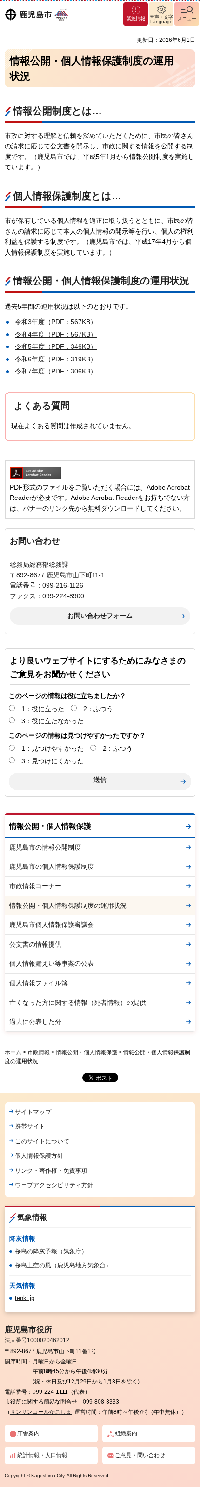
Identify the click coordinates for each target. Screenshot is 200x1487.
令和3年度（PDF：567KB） (56, 321)
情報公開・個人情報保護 (50, 826)
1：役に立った (42, 708)
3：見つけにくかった (52, 761)
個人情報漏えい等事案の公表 (51, 963)
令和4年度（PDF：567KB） (56, 334)
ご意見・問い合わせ (140, 1455)
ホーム (13, 1052)
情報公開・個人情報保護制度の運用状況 (68, 905)
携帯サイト (30, 1126)
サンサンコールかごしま (41, 1412)
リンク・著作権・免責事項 (51, 1170)
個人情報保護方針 (39, 1155)
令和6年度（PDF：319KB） (56, 359)
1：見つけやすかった (52, 748)
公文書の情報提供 (35, 944)
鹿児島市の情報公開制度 (45, 847)
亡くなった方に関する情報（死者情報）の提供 (77, 1002)
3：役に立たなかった (52, 721)
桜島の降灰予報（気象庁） (51, 1251)
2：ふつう (98, 708)
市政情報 (38, 1052)
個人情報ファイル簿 (38, 983)
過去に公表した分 (35, 1021)
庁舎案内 (28, 1433)
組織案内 (126, 1433)
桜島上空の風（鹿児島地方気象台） (63, 1265)
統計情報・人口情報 (42, 1455)
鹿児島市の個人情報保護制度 (51, 866)
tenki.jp (24, 1297)
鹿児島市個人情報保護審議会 (51, 924)
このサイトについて (42, 1141)
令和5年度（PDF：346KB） (56, 346)
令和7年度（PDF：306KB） (56, 371)
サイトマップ (33, 1111)
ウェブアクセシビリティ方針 (54, 1185)
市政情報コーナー (35, 886)
